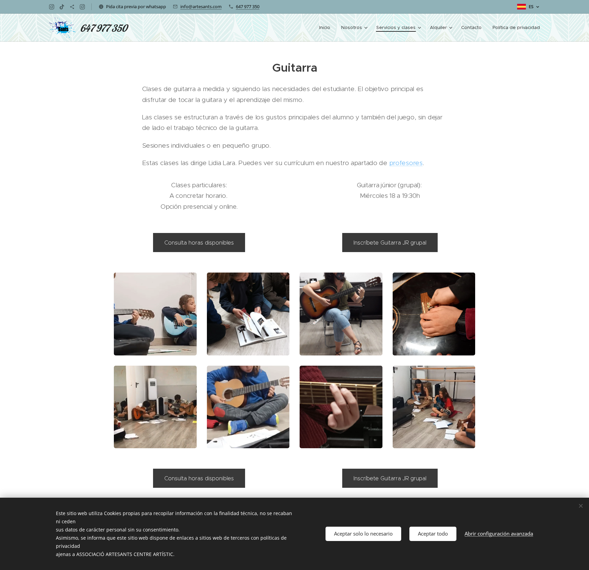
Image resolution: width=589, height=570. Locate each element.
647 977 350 (247, 6)
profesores (406, 163)
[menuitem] (326, 27)
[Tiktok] (62, 7)
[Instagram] (51, 7)
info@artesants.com (201, 6)
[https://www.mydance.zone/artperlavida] (72, 7)
